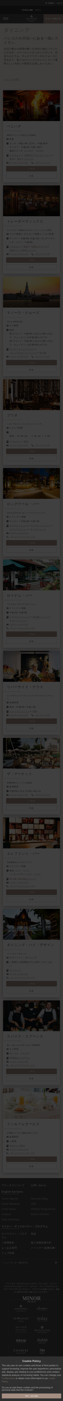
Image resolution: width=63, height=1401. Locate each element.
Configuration (8, 1378)
